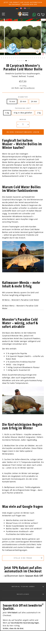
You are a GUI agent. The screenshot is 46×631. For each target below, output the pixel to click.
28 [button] (28, 61)
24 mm (34, 101)
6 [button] (12, 58)
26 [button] (24, 61)
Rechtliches (23, 594)
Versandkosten (29, 88)
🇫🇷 (21, 8)
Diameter (23, 97)
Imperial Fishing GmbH (22, 586)
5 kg (7, 112)
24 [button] (20, 61)
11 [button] (22, 58)
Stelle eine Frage (23, 558)
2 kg (39, 112)
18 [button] (36, 58)
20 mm (23, 101)
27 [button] (26, 60)
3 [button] (6, 58)
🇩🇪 (17, 8)
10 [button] (20, 58)
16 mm (12, 101)
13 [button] (26, 58)
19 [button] (38, 58)
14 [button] (28, 58)
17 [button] (34, 58)
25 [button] (22, 61)
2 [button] (3, 58)
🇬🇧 (25, 8)
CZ (29, 8)
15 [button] (30, 58)
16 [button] (32, 58)
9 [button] (18, 58)
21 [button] (42, 58)
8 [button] (16, 58)
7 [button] (14, 58)
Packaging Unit (23, 108)
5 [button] (10, 58)
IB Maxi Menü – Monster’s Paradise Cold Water (20, 307)
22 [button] (44, 58)
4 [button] (8, 58)
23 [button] (18, 61)
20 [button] (40, 58)
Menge (23, 119)
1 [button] (1, 58)
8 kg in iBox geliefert (23, 112)
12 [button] (24, 58)
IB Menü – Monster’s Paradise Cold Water (20, 300)
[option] (23, 3)
